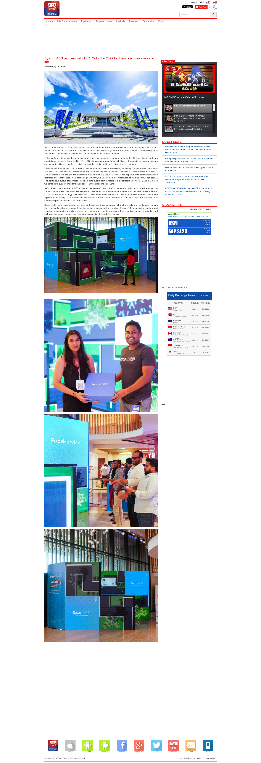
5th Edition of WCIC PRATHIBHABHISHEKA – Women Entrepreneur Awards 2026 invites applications (186, 179)
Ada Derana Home (67, 21)
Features (134, 21)
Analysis (120, 21)
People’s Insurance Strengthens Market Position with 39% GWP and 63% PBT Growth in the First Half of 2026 (188, 149)
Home (49, 21)
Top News (86, 21)
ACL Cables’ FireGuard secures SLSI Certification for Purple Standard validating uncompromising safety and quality (188, 191)
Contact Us (148, 21)
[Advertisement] (130, 34)
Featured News (103, 21)
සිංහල (161, 21)
